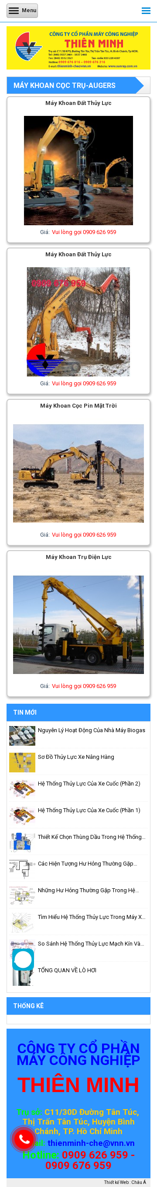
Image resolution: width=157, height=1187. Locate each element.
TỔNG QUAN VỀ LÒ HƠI (67, 970)
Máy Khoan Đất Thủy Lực (78, 103)
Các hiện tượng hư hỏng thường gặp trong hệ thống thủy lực (85, 864)
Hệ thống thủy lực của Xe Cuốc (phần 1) (89, 810)
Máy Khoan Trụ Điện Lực (79, 557)
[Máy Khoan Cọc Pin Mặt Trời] (78, 526)
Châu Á (138, 1182)
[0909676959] (23, 968)
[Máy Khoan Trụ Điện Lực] (78, 677)
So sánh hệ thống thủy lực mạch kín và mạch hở (89, 944)
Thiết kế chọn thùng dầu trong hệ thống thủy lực (90, 837)
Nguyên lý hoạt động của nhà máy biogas (91, 730)
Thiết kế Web (116, 1182)
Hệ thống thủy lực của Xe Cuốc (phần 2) (89, 783)
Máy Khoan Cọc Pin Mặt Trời (78, 405)
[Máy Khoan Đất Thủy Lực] (78, 223)
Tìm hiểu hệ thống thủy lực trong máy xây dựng (92, 918)
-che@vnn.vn (110, 1143)
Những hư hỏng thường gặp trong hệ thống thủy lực (86, 891)
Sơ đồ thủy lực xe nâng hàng (76, 757)
